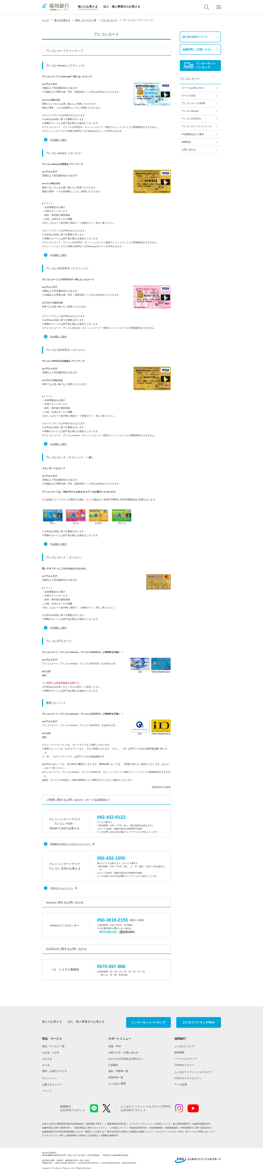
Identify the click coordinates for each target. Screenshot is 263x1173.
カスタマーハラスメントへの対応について (149, 1124)
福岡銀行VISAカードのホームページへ (70, 844)
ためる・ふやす (51, 1052)
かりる (46, 1065)
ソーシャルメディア (185, 1058)
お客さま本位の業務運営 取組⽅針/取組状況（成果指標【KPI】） (73, 1124)
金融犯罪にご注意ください (197, 49)
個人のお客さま (88, 6)
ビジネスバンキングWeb (199, 1022)
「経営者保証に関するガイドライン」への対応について (100, 1128)
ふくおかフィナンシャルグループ (193, 1072)
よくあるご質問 (117, 1083)
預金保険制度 (155, 1128)
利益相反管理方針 (138, 1128)
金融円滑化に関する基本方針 (56, 1128)
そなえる (47, 1058)
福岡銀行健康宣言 (109, 1135)
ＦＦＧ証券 (180, 1084)
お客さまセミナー (52, 1084)
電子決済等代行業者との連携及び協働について (129, 1131)
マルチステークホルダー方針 (169, 1131)
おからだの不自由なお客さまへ (125, 1058)
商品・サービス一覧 (85, 20)
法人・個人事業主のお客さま (121, 6)
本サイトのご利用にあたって (199, 1131)
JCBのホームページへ (61, 888)
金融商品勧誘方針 (201, 1124)
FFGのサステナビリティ (188, 1078)
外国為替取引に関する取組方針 (196, 1128)
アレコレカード (109, 20)
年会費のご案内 (58, 140)
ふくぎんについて (184, 1046)
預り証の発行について (195, 36)
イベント (47, 1090)
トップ (45, 20)
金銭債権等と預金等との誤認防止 (82, 1135)
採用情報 (179, 1052)
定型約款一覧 (115, 1077)
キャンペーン (49, 1078)
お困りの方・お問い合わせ (123, 1052)
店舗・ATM (114, 1046)
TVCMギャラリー (184, 1065)
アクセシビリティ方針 (53, 1135)
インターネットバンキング (148, 1022)
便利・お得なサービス (54, 1071)
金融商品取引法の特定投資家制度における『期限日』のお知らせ (73, 1131)
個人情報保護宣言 (181, 1124)
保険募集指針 (171, 1128)
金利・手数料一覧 (118, 1071)
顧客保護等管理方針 (116, 1124)
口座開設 (113, 1065)
